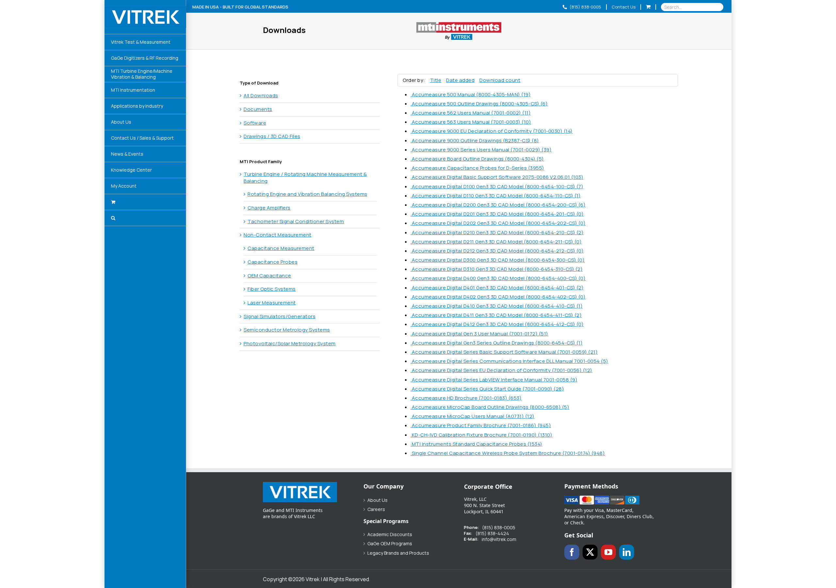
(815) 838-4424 (492, 533)
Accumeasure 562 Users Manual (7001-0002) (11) (470, 112)
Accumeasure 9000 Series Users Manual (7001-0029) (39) (481, 149)
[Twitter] (590, 552)
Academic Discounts (389, 534)
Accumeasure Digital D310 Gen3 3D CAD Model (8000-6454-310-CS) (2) (496, 269)
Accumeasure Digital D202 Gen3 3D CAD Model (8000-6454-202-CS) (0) (498, 223)
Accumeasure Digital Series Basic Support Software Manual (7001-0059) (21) (504, 351)
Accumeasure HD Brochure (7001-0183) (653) (466, 398)
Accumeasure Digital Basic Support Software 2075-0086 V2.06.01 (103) (496, 177)
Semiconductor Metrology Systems (287, 329)
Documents (258, 109)
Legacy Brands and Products (398, 553)
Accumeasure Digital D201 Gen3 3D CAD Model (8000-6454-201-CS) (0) (497, 213)
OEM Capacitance (269, 275)
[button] (145, 218)
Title (436, 80)
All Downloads (261, 95)
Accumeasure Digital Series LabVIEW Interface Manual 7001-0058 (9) (493, 379)
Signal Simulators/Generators (279, 316)
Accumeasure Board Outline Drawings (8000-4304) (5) (477, 158)
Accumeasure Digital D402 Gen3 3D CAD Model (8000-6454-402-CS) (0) (498, 296)
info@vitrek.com (499, 539)
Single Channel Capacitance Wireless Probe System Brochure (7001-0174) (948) (507, 453)
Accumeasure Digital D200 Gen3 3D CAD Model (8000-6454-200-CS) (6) (498, 204)
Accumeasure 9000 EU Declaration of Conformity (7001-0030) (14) (491, 131)
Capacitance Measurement (281, 248)
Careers (376, 509)
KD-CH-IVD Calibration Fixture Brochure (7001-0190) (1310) (481, 434)
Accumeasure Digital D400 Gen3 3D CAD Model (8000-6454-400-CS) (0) (498, 278)
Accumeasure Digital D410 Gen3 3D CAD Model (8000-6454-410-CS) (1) (496, 305)
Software (255, 122)
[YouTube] (608, 552)
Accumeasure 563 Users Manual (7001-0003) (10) (470, 121)
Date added (460, 80)
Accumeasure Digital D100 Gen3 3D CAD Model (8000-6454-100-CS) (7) (496, 186)
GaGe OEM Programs (389, 544)
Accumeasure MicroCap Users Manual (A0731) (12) (472, 416)
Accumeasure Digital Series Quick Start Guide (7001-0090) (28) (487, 388)
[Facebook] (571, 552)
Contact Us (623, 7)
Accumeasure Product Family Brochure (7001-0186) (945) (480, 425)
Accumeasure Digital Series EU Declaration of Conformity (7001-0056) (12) (501, 370)
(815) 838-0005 (585, 7)
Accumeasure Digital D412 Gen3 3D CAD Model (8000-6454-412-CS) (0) (497, 324)
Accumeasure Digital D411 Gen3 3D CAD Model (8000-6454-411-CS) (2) (496, 315)
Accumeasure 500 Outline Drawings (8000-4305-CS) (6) (479, 103)
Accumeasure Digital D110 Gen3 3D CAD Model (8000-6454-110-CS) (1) (495, 195)
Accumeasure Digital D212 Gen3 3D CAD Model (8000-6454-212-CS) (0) (497, 250)
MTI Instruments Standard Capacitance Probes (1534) (476, 444)
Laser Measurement (272, 302)
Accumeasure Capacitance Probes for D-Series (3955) (477, 167)
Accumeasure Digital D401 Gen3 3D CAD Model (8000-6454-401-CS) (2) (497, 287)
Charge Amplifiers (269, 207)
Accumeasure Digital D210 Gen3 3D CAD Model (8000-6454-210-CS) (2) (497, 232)
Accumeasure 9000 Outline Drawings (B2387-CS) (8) (474, 140)
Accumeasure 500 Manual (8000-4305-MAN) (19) (470, 94)
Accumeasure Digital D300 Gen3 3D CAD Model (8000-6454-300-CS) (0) (497, 259)
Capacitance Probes (272, 261)
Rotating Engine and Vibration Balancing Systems (307, 194)
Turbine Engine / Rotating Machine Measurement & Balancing (305, 177)
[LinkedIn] (626, 552)
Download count (499, 80)
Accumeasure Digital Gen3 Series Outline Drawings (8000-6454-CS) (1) (496, 342)
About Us (377, 500)
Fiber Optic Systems (272, 289)
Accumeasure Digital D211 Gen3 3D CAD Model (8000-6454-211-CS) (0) (496, 241)
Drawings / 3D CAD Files (272, 136)
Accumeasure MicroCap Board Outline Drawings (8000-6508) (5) (489, 407)
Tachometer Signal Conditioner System (296, 221)
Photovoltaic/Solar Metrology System (290, 343)
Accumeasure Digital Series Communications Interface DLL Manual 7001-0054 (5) (509, 361)
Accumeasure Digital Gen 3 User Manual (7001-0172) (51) (479, 333)
